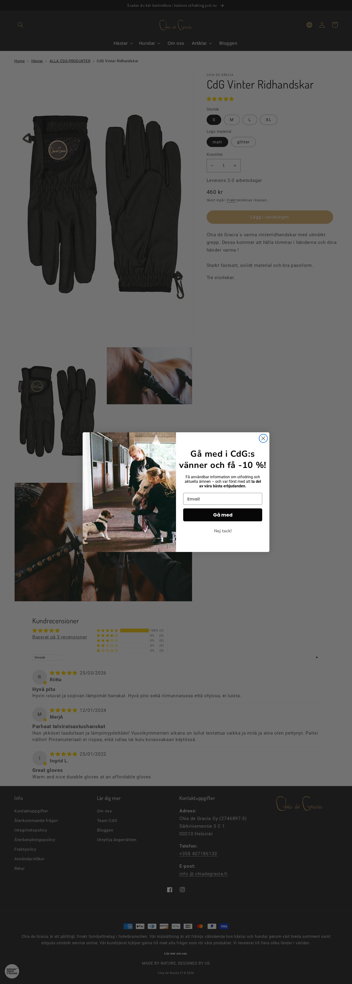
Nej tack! (223, 531)
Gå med (223, 515)
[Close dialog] (263, 438)
